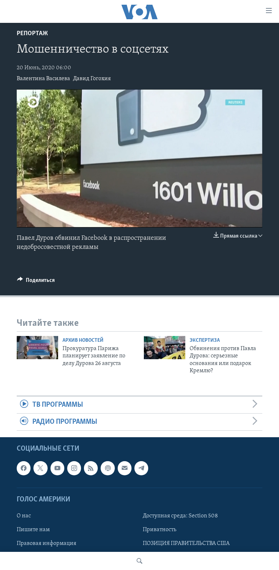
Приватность (159, 530)
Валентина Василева (43, 79)
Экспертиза (205, 340)
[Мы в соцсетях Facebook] (24, 468)
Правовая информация (46, 543)
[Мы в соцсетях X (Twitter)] (40, 468)
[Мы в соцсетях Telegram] (141, 468)
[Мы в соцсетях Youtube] (57, 468)
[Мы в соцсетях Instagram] (74, 468)
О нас (24, 516)
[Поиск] (139, 561)
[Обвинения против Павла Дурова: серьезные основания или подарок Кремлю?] (164, 347)
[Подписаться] (125, 468)
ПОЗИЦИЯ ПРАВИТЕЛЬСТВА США (186, 543)
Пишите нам (33, 530)
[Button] (36, 282)
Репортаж (32, 33)
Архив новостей (83, 340)
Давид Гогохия (92, 79)
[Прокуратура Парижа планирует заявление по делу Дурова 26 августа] (37, 347)
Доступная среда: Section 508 (180, 516)
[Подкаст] (107, 468)
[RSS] (91, 468)
